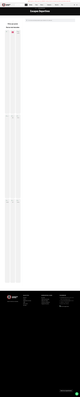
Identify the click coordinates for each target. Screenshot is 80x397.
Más (62, 4)
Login (24, 302)
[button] (76, 393)
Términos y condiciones (45, 302)
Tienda (36, 4)
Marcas (41, 4)
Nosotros (57, 4)
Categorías (49, 4)
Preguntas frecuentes (45, 303)
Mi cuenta (43, 297)
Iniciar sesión (25, 303)
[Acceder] (76, 4)
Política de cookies (44, 300)
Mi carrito (25, 305)
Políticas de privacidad (45, 299)
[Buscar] (26, 5)
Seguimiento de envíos (27, 300)
